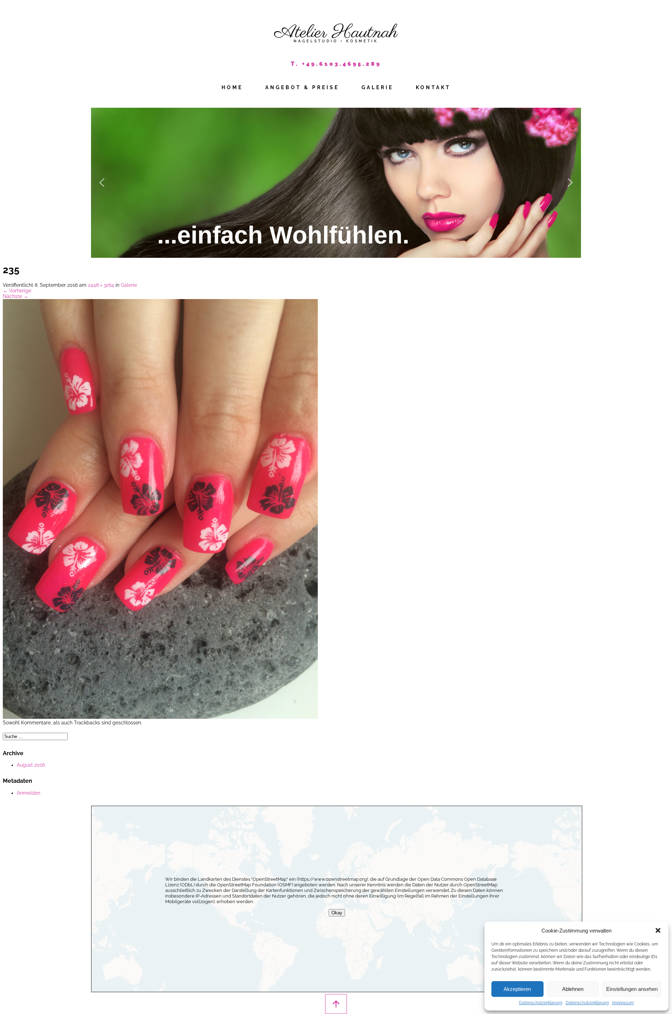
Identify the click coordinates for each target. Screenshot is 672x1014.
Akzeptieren (517, 989)
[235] (160, 717)
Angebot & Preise (302, 87)
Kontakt (433, 87)
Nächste (15, 296)
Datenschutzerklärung (540, 1002)
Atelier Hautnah (336, 32)
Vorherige (17, 290)
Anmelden (28, 793)
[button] (658, 930)
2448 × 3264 (101, 285)
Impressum (623, 1002)
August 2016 (31, 765)
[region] (336, 183)
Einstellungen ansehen (632, 989)
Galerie (377, 87)
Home (232, 87)
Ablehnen (572, 989)
